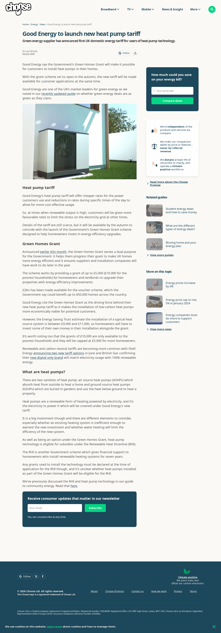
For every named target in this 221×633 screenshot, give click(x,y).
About (94, 591)
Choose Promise (114, 591)
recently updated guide (58, 94)
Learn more (54, 626)
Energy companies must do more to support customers (181, 318)
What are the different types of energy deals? (180, 227)
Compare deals (172, 100)
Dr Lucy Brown (29, 50)
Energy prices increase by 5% (180, 284)
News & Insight (172, 9)
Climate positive (187, 577)
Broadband (108, 9)
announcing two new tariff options (58, 353)
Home (25, 24)
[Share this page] (135, 53)
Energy (34, 24)
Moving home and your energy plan (181, 244)
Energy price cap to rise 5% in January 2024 (181, 301)
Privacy (178, 591)
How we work (158, 591)
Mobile (146, 9)
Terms (193, 591)
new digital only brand (46, 357)
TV (129, 9)
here (74, 486)
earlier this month (53, 252)
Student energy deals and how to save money (181, 210)
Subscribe (95, 508)
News (42, 24)
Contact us (137, 591)
